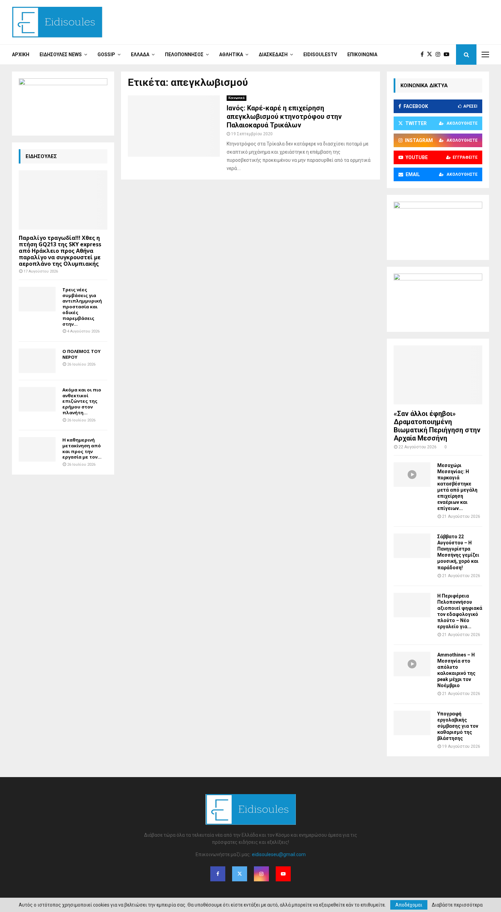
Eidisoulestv (320, 54)
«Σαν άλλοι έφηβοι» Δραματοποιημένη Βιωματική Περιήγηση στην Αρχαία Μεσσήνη (437, 425)
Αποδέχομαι (408, 905)
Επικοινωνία (362, 54)
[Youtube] (448, 54)
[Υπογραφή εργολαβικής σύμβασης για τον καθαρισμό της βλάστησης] (412, 723)
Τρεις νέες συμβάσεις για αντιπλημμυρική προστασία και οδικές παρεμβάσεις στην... (82, 307)
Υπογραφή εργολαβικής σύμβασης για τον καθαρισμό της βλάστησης (457, 726)
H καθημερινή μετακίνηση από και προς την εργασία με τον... (82, 448)
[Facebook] (424, 54)
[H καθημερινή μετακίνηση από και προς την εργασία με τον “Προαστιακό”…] (37, 449)
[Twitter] (431, 54)
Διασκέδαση (273, 54)
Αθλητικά (231, 54)
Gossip (106, 54)
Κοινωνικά (236, 98)
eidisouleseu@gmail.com (279, 854)
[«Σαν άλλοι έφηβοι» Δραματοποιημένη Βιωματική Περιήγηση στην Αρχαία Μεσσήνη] (438, 374)
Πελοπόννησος (184, 54)
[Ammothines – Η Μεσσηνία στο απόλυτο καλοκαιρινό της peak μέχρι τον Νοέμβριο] (412, 664)
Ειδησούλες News (61, 54)
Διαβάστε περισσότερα (457, 904)
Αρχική (20, 54)
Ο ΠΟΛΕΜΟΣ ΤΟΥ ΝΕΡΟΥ (81, 354)
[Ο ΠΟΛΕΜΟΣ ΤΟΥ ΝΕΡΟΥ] (37, 361)
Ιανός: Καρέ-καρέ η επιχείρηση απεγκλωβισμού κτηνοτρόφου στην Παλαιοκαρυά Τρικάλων (284, 116)
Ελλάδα (140, 54)
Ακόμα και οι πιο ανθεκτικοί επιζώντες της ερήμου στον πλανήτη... (81, 401)
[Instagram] (440, 54)
